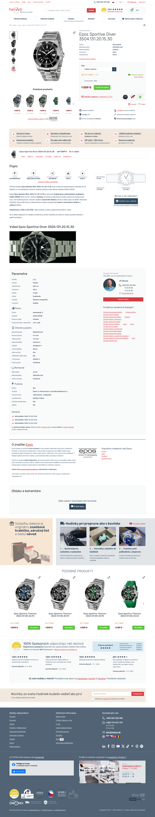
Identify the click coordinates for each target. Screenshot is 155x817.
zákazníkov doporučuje (114, 11)
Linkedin (104, 746)
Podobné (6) (67, 156)
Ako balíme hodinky (139, 523)
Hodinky (127, 317)
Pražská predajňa (38, 2)
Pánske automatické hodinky (112, 312)
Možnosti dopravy (138, 77)
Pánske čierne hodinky (110, 326)
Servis (11, 743)
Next (73, 104)
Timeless (104, 456)
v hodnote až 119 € (98, 97)
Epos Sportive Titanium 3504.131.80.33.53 (129, 614)
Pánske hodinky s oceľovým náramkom (116, 336)
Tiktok (128, 746)
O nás (58, 724)
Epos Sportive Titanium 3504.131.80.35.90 (60, 614)
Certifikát (120, 110)
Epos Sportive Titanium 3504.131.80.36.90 (25, 614)
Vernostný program (16, 735)
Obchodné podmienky (17, 732)
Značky (14, 25)
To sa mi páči (20, 771)
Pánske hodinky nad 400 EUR (112, 329)
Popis (23, 156)
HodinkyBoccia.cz (60, 810)
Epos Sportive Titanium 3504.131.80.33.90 (95, 614)
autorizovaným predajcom (29, 469)
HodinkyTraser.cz (47, 810)
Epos (19, 25)
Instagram (114, 746)
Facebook (109, 746)
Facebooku (82, 678)
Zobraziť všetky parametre (48, 182)
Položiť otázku (123, 299)
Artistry (104, 451)
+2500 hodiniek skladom (130, 133)
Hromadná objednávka (64, 743)
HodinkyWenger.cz (34, 810)
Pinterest (133, 746)
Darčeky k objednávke (60, 133)
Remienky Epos (106, 458)
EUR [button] (120, 2)
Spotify (142, 746)
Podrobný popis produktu (88, 59)
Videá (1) (30, 156)
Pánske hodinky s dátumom (112, 319)
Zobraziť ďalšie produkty (36, 119)
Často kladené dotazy (64, 728)
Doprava (12, 720)
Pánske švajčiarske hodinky (112, 317)
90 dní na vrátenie (93, 133)
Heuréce (102, 678)
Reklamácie (21, 728)
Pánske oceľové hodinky (111, 315)
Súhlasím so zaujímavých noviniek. (110, 699)
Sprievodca (134, 19)
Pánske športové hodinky (111, 324)
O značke (48, 156)
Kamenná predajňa (25, 140)
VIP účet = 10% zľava (94, 140)
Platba (11, 724)
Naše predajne (14, 747)
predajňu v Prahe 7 (117, 757)
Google (91, 678)
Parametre (40, 156)
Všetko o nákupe (14, 2)
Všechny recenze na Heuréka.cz (65, 650)
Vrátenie (12, 728)
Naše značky (60, 717)
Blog (29, 2)
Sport (24, 25)
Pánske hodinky (131, 312)
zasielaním (106, 699)
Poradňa (59, 735)
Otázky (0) (58, 156)
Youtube (118, 746)
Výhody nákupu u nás (64, 720)
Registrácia (142, 2)
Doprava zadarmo (127, 140)
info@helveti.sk (127, 293)
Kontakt (48, 2)
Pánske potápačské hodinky (112, 334)
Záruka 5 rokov (23, 133)
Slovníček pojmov (62, 732)
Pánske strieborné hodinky (112, 322)
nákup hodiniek (69, 427)
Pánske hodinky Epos (110, 341)
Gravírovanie (90, 81)
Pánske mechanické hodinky (112, 331)
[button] (114, 2)
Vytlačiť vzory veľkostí (127, 201)
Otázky (143, 104)
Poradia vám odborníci (61, 140)
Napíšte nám (46, 427)
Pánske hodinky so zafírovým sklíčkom (115, 338)
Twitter (123, 746)
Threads (137, 746)
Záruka (12, 739)
